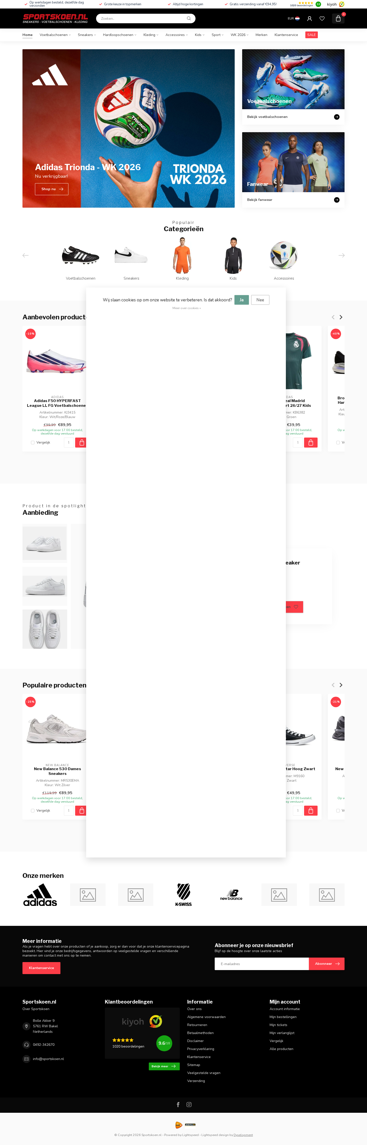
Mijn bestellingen (283, 1017)
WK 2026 (238, 34)
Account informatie (285, 1009)
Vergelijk (43, 442)
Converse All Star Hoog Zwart (286, 769)
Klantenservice (286, 34)
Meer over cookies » (187, 308)
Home (27, 34)
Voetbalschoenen (54, 34)
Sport (216, 34)
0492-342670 (43, 1044)
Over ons (194, 1009)
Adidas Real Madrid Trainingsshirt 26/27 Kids (286, 403)
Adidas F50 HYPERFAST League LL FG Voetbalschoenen (57, 403)
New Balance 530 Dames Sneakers (57, 771)
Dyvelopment (243, 1135)
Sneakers (85, 34)
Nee (260, 300)
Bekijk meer (160, 1066)
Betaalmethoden (200, 1033)
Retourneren (197, 1025)
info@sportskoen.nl (48, 1059)
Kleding (149, 34)
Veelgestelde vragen (203, 1073)
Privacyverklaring (200, 1049)
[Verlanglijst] (322, 18)
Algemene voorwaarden (206, 1017)
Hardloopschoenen (118, 34)
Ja (242, 300)
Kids (198, 34)
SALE (311, 34)
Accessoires (175, 34)
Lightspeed (190, 1135)
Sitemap (193, 1065)
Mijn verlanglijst (282, 1033)
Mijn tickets (278, 1025)
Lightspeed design (215, 1135)
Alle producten (281, 1049)
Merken (261, 34)
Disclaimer (195, 1041)
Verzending (196, 1081)
